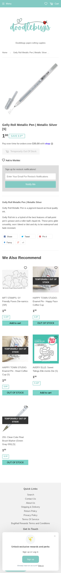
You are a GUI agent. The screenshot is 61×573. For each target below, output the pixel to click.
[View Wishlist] (46, 4)
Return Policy (30, 511)
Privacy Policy (30, 515)
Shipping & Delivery (30, 507)
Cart (56, 3)
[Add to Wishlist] (25, 268)
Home (4, 52)
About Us (30, 503)
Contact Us (30, 498)
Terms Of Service (30, 519)
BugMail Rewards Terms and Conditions (30, 523)
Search (30, 494)
